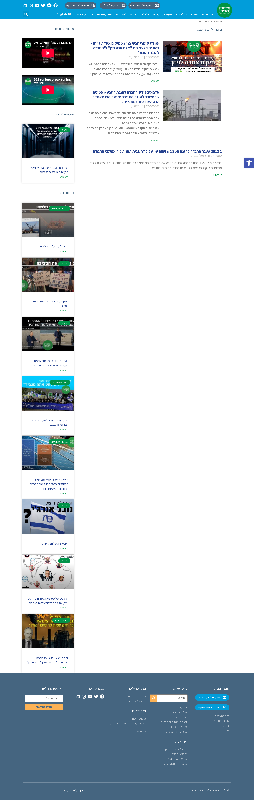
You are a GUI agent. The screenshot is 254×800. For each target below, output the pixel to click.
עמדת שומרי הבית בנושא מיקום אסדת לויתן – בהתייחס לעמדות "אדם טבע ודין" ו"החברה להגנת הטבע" (125, 48)
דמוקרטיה (81, 14)
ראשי (219, 21)
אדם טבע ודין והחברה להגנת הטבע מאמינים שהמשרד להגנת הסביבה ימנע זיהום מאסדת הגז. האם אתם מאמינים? (125, 97)
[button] (249, 163)
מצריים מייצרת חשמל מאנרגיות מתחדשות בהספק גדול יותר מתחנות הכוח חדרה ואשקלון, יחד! (49, 484)
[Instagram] (31, 5)
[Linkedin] (25, 5)
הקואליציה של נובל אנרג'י (54, 543)
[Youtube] (37, 5)
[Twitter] (43, 5)
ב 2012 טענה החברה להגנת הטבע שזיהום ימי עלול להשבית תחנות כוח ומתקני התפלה (157, 151)
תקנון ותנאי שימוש (75, 790)
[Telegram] (49, 5)
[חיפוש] (153, 698)
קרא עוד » (155, 81)
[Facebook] (55, 5)
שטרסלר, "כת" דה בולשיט (54, 246)
